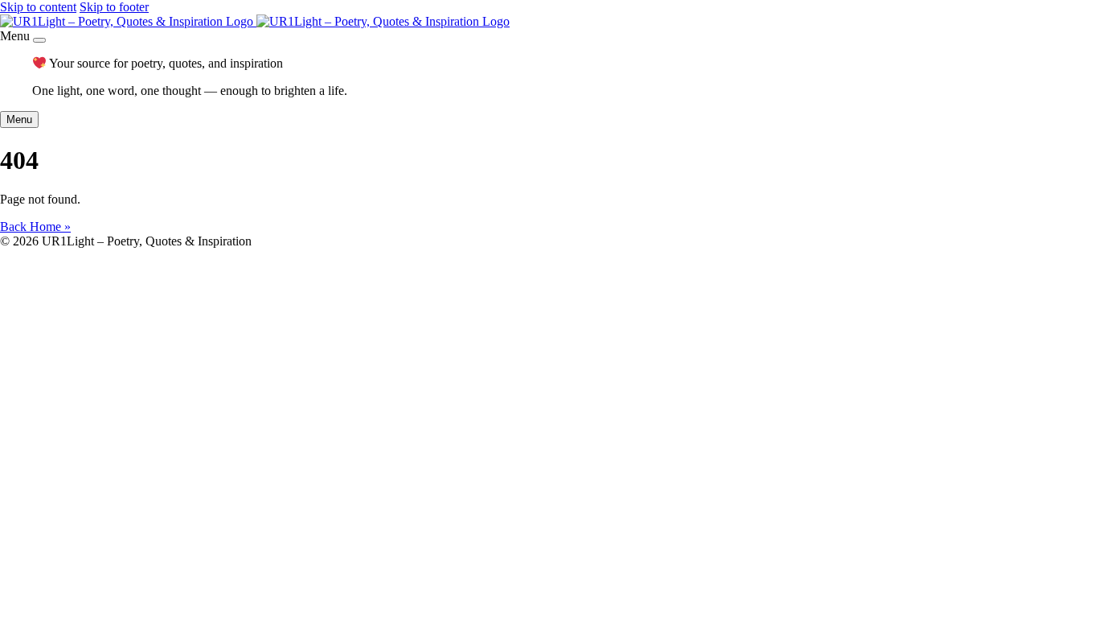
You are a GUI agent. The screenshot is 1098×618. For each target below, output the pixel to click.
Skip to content (38, 7)
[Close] (39, 40)
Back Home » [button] (35, 226)
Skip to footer (114, 7)
